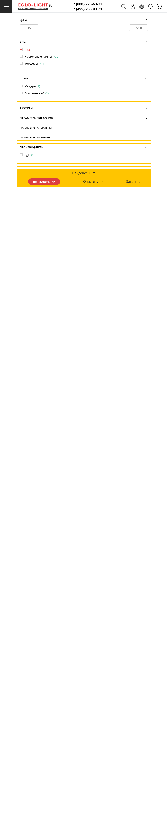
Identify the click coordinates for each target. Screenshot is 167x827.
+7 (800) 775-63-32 (86, 4)
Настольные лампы (42, 56)
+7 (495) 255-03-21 (86, 8)
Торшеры (35, 63)
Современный (37, 93)
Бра (29, 50)
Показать (41, 182)
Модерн (32, 86)
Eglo (29, 155)
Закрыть (133, 181)
